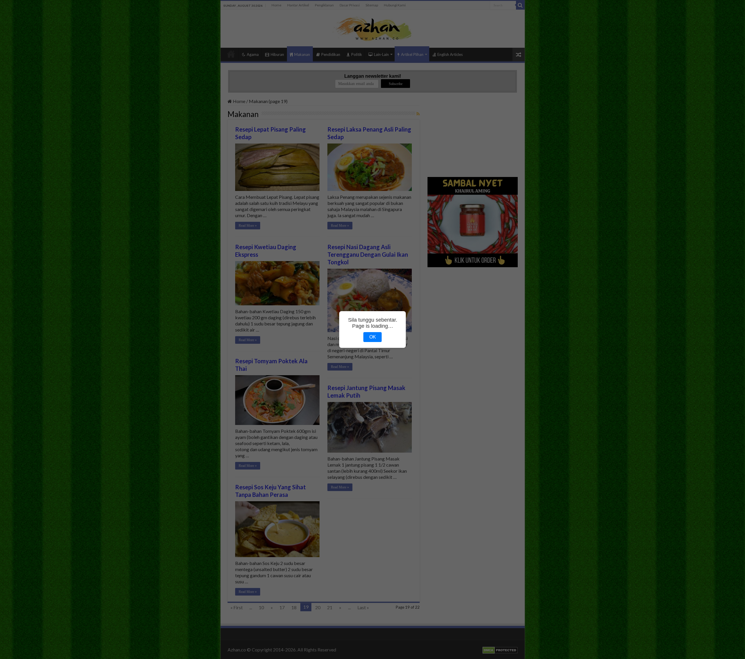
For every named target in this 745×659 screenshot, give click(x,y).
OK (372, 336)
